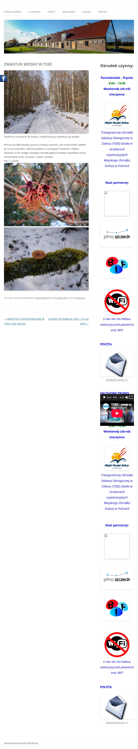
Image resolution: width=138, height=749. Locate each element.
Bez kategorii (43, 297)
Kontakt (102, 11)
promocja (80, 297)
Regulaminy (68, 11)
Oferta (51, 11)
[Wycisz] (127, 397)
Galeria (87, 11)
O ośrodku (34, 11)
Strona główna (12, 11)
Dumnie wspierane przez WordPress (21, 742)
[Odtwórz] (104, 397)
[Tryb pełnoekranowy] (131, 397)
